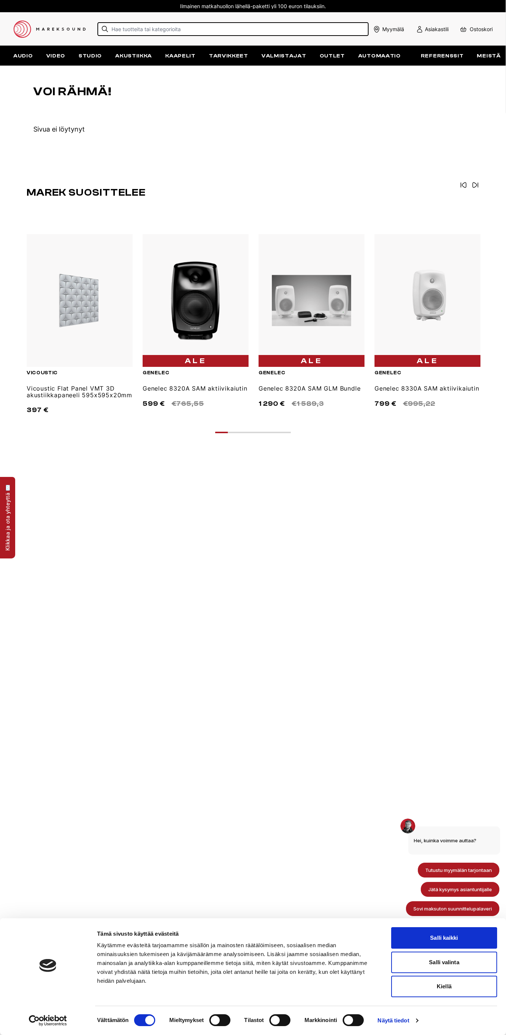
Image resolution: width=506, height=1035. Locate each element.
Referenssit (442, 56)
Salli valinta (444, 962)
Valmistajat (284, 56)
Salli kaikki (444, 938)
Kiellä (444, 986)
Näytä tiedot (393, 1020)
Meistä (488, 56)
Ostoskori (481, 29)
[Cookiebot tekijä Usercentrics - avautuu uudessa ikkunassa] (48, 1020)
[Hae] (105, 29)
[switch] (219, 1020)
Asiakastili (437, 29)
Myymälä (393, 29)
